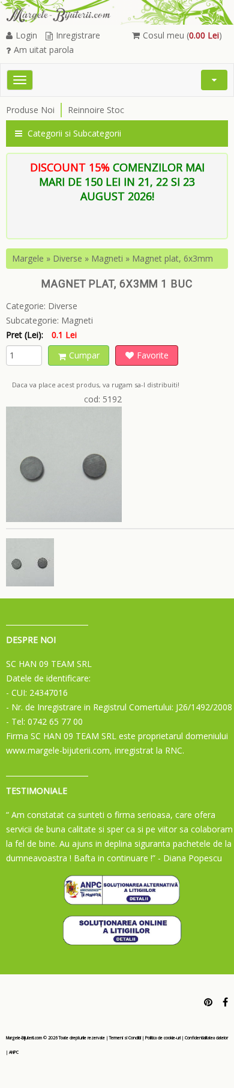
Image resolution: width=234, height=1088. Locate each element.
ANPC (14, 1052)
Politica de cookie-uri (163, 1037)
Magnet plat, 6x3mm (172, 258)
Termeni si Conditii (125, 1037)
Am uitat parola (44, 49)
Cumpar (84, 355)
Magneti (107, 258)
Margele (28, 258)
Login (26, 35)
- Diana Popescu (190, 858)
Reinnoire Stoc (96, 109)
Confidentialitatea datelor (206, 1037)
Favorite (153, 355)
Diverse (67, 258)
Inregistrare (78, 35)
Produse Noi (30, 109)
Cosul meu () (182, 35)
